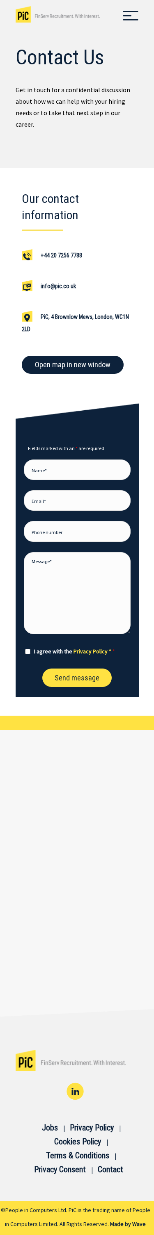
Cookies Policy (77, 1141)
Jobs (50, 1128)
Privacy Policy (92, 1128)
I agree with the (74, 651)
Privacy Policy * (92, 651)
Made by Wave (128, 1224)
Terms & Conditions (77, 1155)
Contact (110, 1169)
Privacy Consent (60, 1169)
